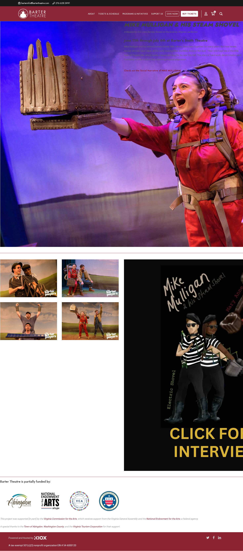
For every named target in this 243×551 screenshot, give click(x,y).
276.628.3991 (63, 3)
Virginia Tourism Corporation (87, 526)
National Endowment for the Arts (163, 518)
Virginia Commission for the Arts (60, 518)
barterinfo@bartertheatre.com (35, 3)
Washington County (53, 526)
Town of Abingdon (33, 526)
